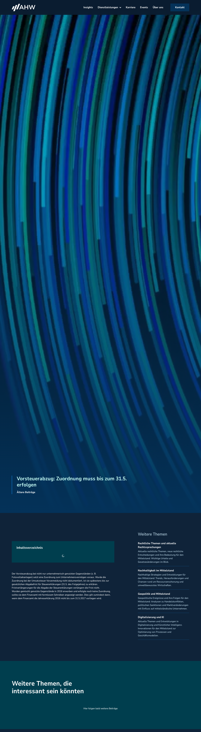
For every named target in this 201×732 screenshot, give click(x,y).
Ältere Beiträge (26, 492)
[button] (6, 725)
